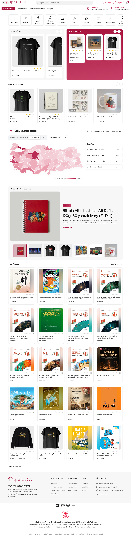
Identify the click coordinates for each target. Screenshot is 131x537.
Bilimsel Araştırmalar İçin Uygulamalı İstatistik (47, 337)
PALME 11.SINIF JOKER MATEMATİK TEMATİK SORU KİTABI (78, 337)
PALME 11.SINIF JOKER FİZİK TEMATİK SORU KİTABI (107, 337)
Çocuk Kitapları (56, 487)
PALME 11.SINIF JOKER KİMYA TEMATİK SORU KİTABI (20, 376)
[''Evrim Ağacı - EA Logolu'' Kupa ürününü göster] (110, 250)
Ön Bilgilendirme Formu (78, 534)
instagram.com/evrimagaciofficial (111, 490)
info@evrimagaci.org (122, 9)
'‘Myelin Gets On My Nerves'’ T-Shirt (50, 455)
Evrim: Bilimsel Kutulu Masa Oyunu (93, 54)
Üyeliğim (85, 483)
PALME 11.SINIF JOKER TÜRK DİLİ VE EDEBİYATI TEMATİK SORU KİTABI (79, 376)
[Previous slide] (11, 251)
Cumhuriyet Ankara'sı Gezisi (78, 415)
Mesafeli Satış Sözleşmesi (95, 534)
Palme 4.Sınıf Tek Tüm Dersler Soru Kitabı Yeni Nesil (107, 455)
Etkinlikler (54, 494)
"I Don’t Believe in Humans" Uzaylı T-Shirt (21, 118)
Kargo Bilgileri (72, 483)
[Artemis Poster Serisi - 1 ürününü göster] (35, 250)
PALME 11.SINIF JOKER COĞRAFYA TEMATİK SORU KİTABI (19, 337)
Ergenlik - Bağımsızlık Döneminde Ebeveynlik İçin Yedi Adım (21, 298)
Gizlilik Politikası (90, 522)
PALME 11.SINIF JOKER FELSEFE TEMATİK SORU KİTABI (79, 298)
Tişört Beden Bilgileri (37, 9)
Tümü (43, 137)
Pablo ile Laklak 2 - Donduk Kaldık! (50, 297)
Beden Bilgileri (72, 490)
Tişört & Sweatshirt (58, 490)
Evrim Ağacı (40, 522)
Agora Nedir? (22, 9)
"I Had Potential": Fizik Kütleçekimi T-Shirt (26, 71)
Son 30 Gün (14, 137)
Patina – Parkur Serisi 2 (105, 415)
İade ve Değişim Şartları (61, 534)
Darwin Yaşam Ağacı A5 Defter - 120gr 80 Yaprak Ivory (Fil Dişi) (50, 118)
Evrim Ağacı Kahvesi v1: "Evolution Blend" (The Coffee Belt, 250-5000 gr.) (76, 54)
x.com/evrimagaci (105, 494)
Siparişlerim (86, 487)
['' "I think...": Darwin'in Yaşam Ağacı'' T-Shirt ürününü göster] (65, 250)
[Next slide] (60, 31)
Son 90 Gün (24, 137)
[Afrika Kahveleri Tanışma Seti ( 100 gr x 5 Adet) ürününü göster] (95, 250)
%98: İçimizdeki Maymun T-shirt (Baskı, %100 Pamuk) (111, 54)
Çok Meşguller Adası (17, 415)
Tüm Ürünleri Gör (14, 467)
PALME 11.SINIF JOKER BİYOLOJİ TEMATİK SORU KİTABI (108, 298)
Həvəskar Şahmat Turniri (105, 375)
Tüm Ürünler (115, 265)
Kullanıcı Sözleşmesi (76, 527)
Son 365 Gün (35, 137)
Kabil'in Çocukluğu (45, 415)
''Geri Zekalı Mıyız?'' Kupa (106, 117)
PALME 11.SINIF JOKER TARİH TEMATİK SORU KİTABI (49, 376)
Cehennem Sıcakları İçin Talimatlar (79, 454)
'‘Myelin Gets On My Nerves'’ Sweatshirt (20, 455)
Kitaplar (54, 483)
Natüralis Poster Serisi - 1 (77, 117)
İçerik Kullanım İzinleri (48, 524)
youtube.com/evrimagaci (108, 487)
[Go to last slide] (57, 31)
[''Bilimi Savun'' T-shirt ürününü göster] (50, 250)
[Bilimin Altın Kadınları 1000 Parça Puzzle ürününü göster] (80, 250)
